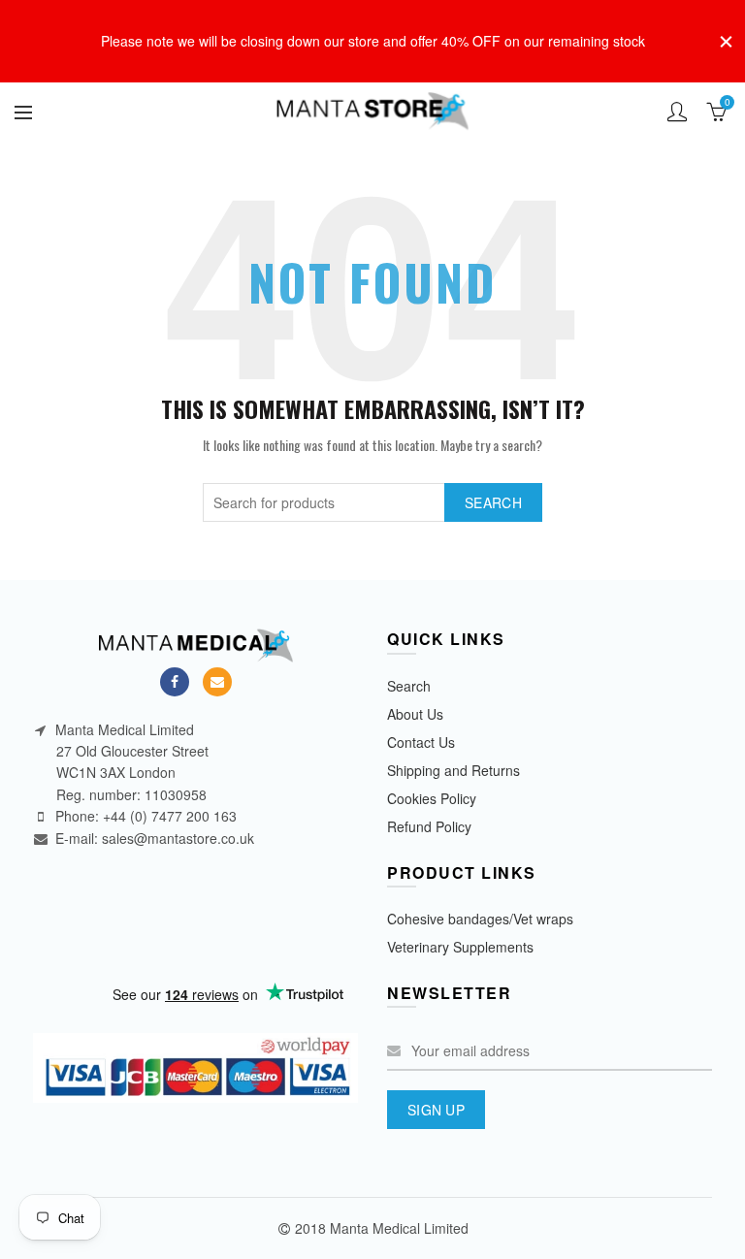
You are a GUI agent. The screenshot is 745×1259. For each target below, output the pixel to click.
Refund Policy (429, 826)
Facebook (174, 681)
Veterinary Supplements (460, 946)
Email (217, 681)
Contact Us (421, 742)
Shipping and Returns (453, 770)
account (677, 111)
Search (493, 502)
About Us (415, 714)
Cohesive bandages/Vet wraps (480, 918)
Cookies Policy (431, 798)
